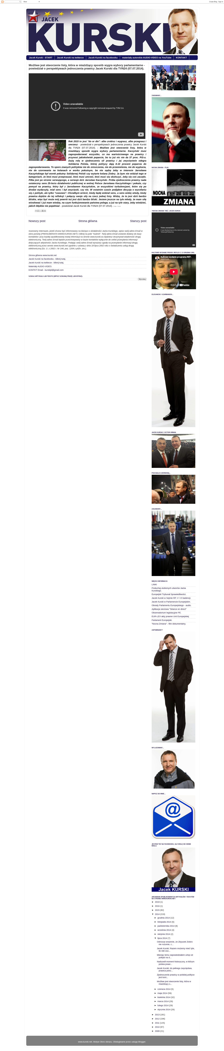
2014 (157, 914)
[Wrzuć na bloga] (38, 211)
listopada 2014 (165, 922)
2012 (157, 1019)
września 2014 (165, 930)
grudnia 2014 (164, 918)
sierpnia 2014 (164, 934)
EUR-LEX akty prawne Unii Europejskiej (170, 616)
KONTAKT (181, 57)
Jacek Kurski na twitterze (70, 57)
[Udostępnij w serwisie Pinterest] (45, 211)
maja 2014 (163, 993)
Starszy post (138, 221)
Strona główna (87, 221)
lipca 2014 (163, 938)
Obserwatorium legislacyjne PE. (166, 613)
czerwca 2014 (164, 989)
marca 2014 (163, 1001)
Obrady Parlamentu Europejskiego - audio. (171, 605)
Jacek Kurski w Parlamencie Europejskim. (171, 602)
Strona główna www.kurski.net (43, 255)
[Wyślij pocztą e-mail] (36, 211)
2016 (157, 906)
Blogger (141, 1042)
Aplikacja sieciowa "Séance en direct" (169, 609)
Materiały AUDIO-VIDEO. (40, 266)
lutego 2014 (163, 1005)
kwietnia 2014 (164, 997)
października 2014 (166, 926)
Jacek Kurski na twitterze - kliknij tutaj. (46, 262)
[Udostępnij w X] (40, 211)
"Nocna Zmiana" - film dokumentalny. (169, 624)
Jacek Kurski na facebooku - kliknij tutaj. (47, 259)
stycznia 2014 (164, 1009)
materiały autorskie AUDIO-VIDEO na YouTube (146, 57)
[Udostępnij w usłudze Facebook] (43, 211)
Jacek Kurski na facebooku (103, 57)
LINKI (154, 584)
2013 (157, 1014)
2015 (157, 910)
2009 (157, 1031)
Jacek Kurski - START (40, 57)
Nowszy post (37, 221)
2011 (157, 1023)
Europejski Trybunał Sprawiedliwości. (169, 594)
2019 (157, 902)
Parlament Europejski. (162, 620)
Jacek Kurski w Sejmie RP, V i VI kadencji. (171, 598)
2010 (157, 1027)
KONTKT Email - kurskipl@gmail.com (46, 270)
